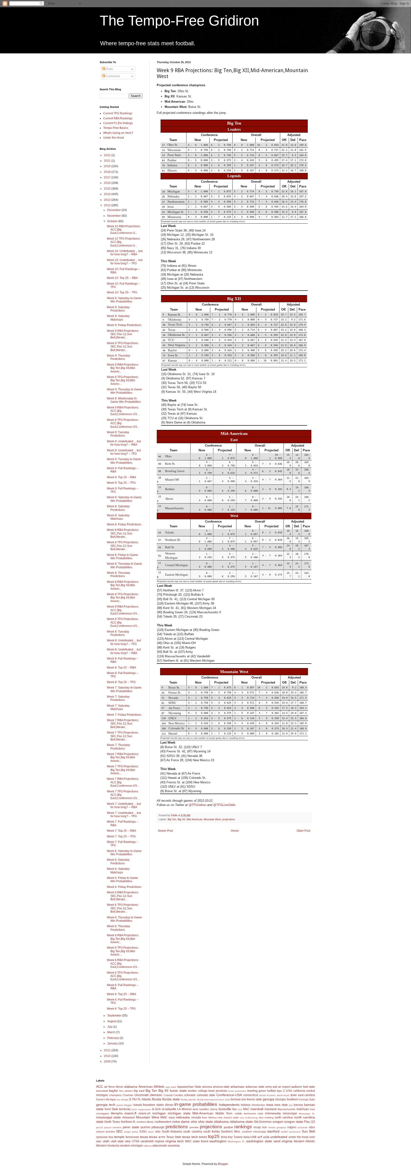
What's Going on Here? (118, 133)
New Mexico (209, 1117)
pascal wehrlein (113, 1127)
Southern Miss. (231, 1131)
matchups (302, 1109)
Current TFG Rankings (117, 113)
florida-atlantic (188, 1099)
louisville (225, 1109)
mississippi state (108, 1117)
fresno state (254, 1099)
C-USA (287, 1090)
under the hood (298, 1137)
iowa (269, 1105)
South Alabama (172, 1131)
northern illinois (145, 1121)
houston (149, 1105)
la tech (156, 1109)
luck (240, 1109)
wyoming (174, 1145)
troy (230, 1137)
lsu (234, 1109)
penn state (131, 1127)
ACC (99, 1086)
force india (224, 1099)
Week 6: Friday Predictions (124, 887)
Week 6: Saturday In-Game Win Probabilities (124, 852)
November (114, 215)
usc (98, 1141)
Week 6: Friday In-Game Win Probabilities (122, 879)
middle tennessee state (249, 1113)
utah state (117, 1141)
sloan (151, 1131)
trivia (224, 1137)
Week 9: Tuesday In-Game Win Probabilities (124, 461)
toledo (203, 1137)
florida (156, 1099)
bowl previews (217, 1090)
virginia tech (174, 1141)
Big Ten (172, 819)
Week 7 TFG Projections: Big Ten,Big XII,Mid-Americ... (123, 770)
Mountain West (212, 819)
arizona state (221, 1086)
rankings (243, 1126)
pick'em (145, 1127)
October (112, 221)
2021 (107, 160)
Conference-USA (229, 1095)
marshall (256, 1109)
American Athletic (151, 1086)
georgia (268, 1099)
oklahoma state (241, 1121)
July (110, 1026)
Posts (109, 69)
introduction (258, 1104)
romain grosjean (277, 1127)
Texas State (173, 1137)
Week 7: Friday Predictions (124, 714)
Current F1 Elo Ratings (118, 123)
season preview (105, 1131)
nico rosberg (266, 1117)
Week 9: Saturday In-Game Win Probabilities (124, 300)
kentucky (125, 1109)
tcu (111, 1137)
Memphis (117, 1113)
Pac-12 (309, 1121)
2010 (107, 1056)
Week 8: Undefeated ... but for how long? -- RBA (124, 651)
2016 (107, 183)
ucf (259, 1137)
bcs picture (126, 1090)
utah (106, 1141)
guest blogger (124, 1105)
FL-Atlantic (144, 1099)
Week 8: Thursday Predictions (118, 574)
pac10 (99, 1127)
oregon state (293, 1121)
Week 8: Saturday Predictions (118, 508)
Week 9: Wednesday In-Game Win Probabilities (124, 400)
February (113, 1038)
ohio (194, 1121)
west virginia (283, 1141)
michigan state (179, 1113)
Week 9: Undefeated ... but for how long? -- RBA (124, 443)
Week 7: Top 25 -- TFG (121, 836)
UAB (253, 1137)
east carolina (306, 1095)
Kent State (111, 1109)
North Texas (112, 1121)
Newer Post (165, 830)
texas (144, 1137)
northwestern (163, 1121)
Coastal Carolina (173, 1095)
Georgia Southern (286, 1099)
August (112, 1021)
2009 (107, 1061)
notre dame (181, 1121)
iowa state (281, 1105)
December (114, 210)
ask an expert (281, 1086)
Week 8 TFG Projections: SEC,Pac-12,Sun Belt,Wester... (123, 546)
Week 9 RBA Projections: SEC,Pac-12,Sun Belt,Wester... (123, 334)
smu (158, 1131)
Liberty (214, 1109)
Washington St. (236, 1141)
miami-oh (144, 1113)
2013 (107, 199)
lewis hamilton (201, 1109)
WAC (188, 1141)
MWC (163, 1117)
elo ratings (122, 1099)
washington (217, 1141)
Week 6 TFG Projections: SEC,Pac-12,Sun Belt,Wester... (123, 908)
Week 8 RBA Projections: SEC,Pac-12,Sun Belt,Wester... (123, 533)
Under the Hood (113, 137)
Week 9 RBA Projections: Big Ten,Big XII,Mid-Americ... (123, 368)
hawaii (137, 1105)
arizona (207, 1086)
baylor (113, 1090)
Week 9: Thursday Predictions (118, 357)
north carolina (284, 1117)
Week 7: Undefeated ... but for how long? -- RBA (124, 805)
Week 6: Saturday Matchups (118, 870)
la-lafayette (169, 1109)
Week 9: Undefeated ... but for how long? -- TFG (124, 452)
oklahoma (221, 1121)
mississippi (290, 1113)
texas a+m (157, 1137)
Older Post (303, 830)
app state (171, 1087)
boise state (178, 1090)
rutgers (291, 1127)
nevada (196, 1117)
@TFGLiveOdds (224, 805)
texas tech (190, 1137)
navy (172, 1117)
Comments (112, 76)
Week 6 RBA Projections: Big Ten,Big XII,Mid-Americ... (123, 939)
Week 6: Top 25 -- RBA (121, 994)
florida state (171, 1099)
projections (228, 819)
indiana (245, 1105)
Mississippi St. (307, 1113)
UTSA (135, 1141)
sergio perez (131, 1131)
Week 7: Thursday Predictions (118, 746)
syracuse (102, 1137)
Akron (119, 1086)
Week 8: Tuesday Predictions (118, 633)
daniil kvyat (283, 1095)
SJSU (143, 1131)
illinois (169, 1105)
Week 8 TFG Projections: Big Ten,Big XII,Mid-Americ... (123, 598)
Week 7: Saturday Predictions (118, 698)
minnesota (273, 1113)
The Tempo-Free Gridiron (179, 21)
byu (279, 1090)
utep (128, 1141)
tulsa (247, 1137)
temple (119, 1137)
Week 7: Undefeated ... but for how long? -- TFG (124, 814)
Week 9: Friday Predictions (124, 325)
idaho (160, 1105)
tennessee (132, 1137)
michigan (159, 1113)
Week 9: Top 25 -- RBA (121, 477)
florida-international (207, 1099)
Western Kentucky (107, 1145)
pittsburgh (158, 1127)
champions (115, 1095)
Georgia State (307, 1099)
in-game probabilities (195, 1104)
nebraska (183, 1117)
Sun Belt (308, 1131)
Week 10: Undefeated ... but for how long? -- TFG (124, 261)
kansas (298, 1105)
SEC (119, 1131)
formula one (238, 1099)
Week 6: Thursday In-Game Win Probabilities (124, 919)
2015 (107, 188)
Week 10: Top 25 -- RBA (122, 278)
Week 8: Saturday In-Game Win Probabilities (124, 499)
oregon (278, 1121)
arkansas (237, 1086)
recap (257, 1127)
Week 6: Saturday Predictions (118, 861)
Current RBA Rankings (117, 118)
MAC (246, 1109)
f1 (130, 1099)
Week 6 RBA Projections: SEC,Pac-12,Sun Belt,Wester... (123, 896)
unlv (312, 1137)
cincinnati (141, 1095)
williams (148, 1145)
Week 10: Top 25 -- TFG (122, 292)
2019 (107, 166)
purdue (228, 1127)
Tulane (238, 1137)
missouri (128, 1117)
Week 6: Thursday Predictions (118, 928)
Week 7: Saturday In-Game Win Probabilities (124, 689)
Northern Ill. (128, 1121)
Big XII (181, 819)
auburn (296, 1086)
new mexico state (228, 1117)
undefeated (278, 1137)
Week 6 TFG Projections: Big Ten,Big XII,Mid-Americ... (123, 951)
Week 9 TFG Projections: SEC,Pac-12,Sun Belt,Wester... (123, 347)
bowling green (256, 1090)
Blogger (223, 1164)
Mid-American (194, 819)
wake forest (200, 1141)
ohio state (205, 1121)
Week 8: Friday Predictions (124, 524)
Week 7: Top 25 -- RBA (121, 830)
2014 (107, 194)
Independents (229, 1105)
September (114, 1015)
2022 (107, 155)
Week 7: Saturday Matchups (118, 707)
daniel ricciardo (267, 1095)
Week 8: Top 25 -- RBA (121, 667)
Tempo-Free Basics (115, 128)
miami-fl (130, 1113)
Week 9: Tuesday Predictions (118, 434)
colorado (190, 1095)
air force (109, 1086)
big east (139, 1090)
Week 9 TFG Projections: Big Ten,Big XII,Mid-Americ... (123, 380)
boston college (197, 1090)
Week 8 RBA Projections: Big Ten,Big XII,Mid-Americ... (123, 585)
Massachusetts (286, 1109)
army (268, 1086)
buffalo (271, 1090)
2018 (107, 172)
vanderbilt (147, 1141)
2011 (107, 1050)
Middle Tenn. (224, 1113)
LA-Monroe (184, 1109)
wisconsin (159, 1145)
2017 (107, 177)
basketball (102, 1090)
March (111, 1032)
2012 (107, 205)
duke (293, 1095)
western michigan (131, 1145)
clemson (156, 1095)
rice (264, 1127)
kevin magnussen (141, 1109)
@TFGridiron (197, 805)
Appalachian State (189, 1086)
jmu (291, 1105)
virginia (159, 1141)
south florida (211, 1131)
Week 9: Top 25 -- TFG (121, 482)
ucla (266, 1137)
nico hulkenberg (249, 1117)
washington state (259, 1141)
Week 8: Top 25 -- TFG (121, 682)
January (112, 1043)
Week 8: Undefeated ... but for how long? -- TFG (124, 642)
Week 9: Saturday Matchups (118, 317)
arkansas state (254, 1086)
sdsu (312, 1127)
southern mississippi (254, 1131)
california (299, 1090)
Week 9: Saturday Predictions (118, 309)
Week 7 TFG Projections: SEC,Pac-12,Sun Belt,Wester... (123, 736)
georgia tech (105, 1105)
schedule (303, 1127)
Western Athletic (304, 1141)
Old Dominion (263, 1121)
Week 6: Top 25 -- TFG (121, 1008)
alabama (130, 1086)
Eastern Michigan (106, 1099)
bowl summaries (237, 1091)
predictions (177, 1126)
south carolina (192, 1131)
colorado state (206, 1095)
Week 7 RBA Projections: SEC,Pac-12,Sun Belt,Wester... (123, 724)
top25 (214, 1136)
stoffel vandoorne (291, 1131)
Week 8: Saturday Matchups (118, 517)
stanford (273, 1131)
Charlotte (128, 1095)
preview (194, 1127)
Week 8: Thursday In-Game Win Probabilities (124, 565)
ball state (309, 1086)
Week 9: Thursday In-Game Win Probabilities (124, 391)
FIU (134, 1099)
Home (235, 830)
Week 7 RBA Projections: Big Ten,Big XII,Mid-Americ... (123, 757)
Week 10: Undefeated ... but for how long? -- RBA (124, 252)
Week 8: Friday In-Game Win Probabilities (122, 556)
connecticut (250, 1095)
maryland (270, 1109)
